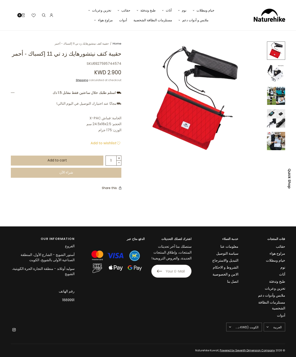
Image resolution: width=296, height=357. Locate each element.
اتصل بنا (232, 281)
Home (117, 44)
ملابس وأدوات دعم (271, 295)
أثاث (169, 10)
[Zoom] (195, 100)
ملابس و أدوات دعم (195, 20)
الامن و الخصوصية (225, 274)
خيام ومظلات (205, 10)
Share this (109, 187)
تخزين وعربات (101, 10)
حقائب (125, 10)
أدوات (123, 20)
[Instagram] (14, 330)
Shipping (82, 80)
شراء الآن (66, 172)
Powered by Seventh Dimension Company (247, 350)
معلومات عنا (229, 246)
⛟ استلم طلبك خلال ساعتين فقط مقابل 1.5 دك (87, 93)
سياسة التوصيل (227, 253)
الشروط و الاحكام (225, 267)
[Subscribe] (156, 271)
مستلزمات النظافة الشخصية (152, 20)
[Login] (51, 15)
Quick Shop (289, 179)
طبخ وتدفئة (148, 10)
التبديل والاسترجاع (225, 260)
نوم (184, 10)
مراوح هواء (105, 20)
